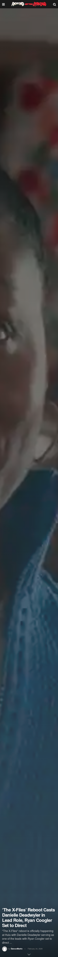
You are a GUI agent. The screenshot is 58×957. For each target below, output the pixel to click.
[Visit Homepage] (29, 4)
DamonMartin (17, 948)
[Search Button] (54, 4)
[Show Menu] (3, 4)
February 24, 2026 (35, 948)
